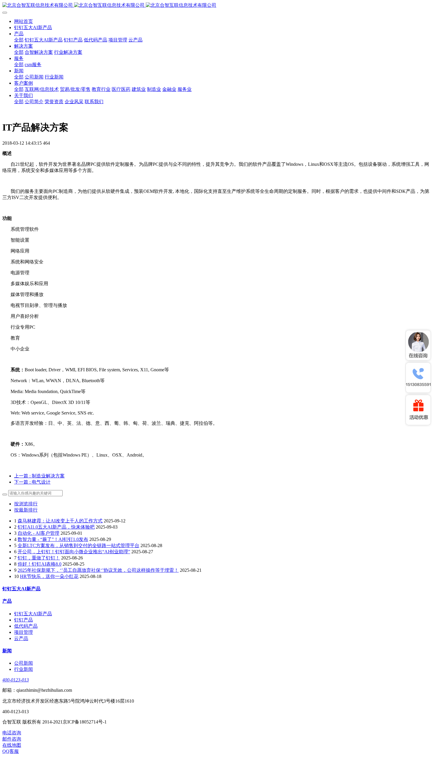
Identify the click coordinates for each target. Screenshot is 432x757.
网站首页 (23, 21)
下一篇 (32, 481)
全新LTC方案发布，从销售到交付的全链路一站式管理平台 (78, 545)
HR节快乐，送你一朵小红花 (49, 576)
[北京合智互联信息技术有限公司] (216, 5)
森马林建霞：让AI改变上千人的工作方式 (60, 520)
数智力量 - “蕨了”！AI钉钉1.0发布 (53, 539)
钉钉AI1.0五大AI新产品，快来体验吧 (56, 526)
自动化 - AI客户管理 (38, 533)
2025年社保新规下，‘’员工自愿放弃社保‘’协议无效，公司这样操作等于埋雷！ (98, 570)
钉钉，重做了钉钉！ (39, 557)
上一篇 (39, 475)
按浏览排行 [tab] (26, 503)
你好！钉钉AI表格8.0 (39, 564)
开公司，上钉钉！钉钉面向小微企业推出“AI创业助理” (74, 551)
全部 (19, 39)
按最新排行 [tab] (26, 509)
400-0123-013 (15, 679)
